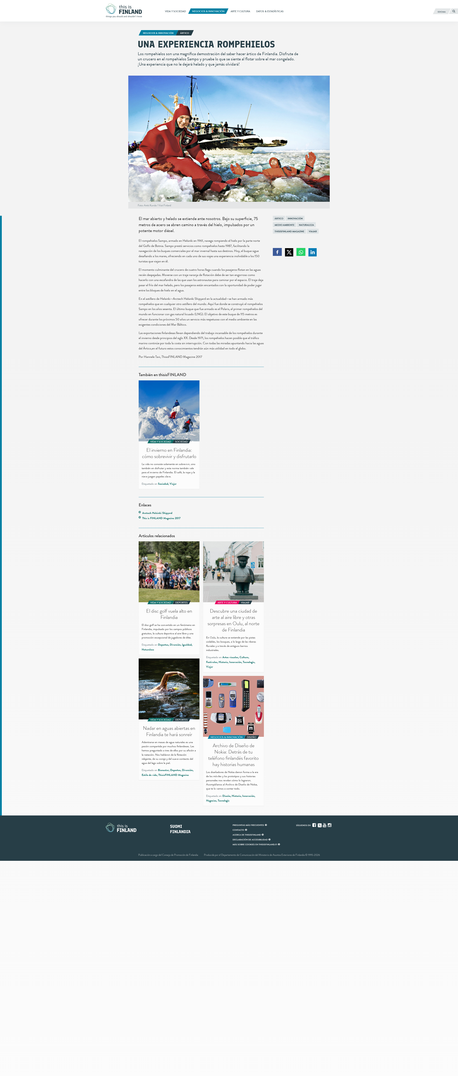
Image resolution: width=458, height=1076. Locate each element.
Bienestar (163, 770)
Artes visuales (230, 657)
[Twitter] (319, 825)
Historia (223, 662)
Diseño (226, 796)
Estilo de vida (149, 775)
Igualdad (187, 645)
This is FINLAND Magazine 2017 (161, 518)
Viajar (313, 231)
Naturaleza (306, 225)
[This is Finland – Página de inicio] (125, 10)
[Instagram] (330, 825)
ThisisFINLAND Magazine (289, 231)
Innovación (295, 218)
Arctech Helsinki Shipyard (157, 513)
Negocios (211, 800)
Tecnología (248, 662)
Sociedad (163, 484)
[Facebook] (314, 825)
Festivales (211, 662)
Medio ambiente (284, 225)
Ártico (279, 218)
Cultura (244, 657)
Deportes (163, 645)
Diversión (175, 645)
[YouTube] (325, 825)
